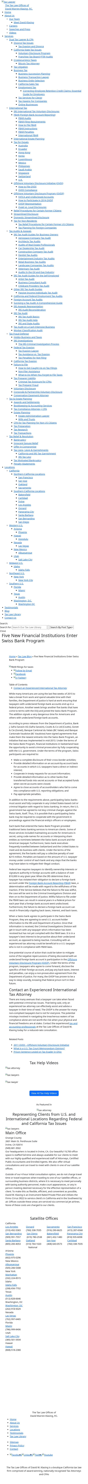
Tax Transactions (22, 433)
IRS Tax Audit (21, 313)
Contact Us (10, 617)
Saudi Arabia (25, 169)
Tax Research (21, 429)
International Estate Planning (29, 138)
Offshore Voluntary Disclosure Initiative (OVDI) (38, 183)
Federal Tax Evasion (24, 347)
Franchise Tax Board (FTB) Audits (35, 56)
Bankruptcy (20, 439)
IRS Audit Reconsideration (32, 309)
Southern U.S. (16, 583)
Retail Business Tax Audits (32, 261)
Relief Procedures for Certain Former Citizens (37, 210)
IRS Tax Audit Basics (28, 316)
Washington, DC (14, 1305)
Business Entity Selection (31, 80)
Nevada (18, 542)
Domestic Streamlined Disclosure (31, 217)
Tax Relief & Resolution (21, 436)
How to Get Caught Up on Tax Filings (37, 368)
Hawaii (17, 535)
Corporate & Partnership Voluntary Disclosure (38, 391)
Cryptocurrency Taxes (25, 60)
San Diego (23, 521)
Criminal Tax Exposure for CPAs (35, 381)
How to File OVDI (27, 186)
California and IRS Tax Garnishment (37, 453)
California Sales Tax (28, 84)
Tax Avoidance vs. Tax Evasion (34, 354)
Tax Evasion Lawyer (28, 350)
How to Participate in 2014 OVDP (35, 200)
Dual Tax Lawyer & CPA (21, 39)
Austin (21, 597)
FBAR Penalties (26, 131)
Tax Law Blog (25, 656)
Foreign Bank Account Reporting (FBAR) (50, 883)
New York (19, 576)
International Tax (18, 107)
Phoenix (22, 532)
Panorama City (26, 511)
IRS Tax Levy (24, 456)
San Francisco (25, 477)
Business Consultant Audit (32, 282)
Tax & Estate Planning (20, 398)
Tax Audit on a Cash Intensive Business (34, 326)
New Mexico (20, 549)
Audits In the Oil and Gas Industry (36, 272)
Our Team (14, 19)
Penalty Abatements (24, 463)
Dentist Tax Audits (27, 255)
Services (9, 36)
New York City (25, 580)
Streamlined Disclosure (26, 214)
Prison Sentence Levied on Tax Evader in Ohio (38, 1051)
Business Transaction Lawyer (33, 77)
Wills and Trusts (26, 419)
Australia (23, 145)
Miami (21, 590)
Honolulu (23, 539)
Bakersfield (24, 494)
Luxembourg (25, 159)
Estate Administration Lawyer (33, 415)
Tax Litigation (21, 66)
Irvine (21, 501)
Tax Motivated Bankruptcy (27, 460)
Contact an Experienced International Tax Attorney (40, 688)
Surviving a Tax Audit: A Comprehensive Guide (38, 303)
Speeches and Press (19, 29)
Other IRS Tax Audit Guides (28, 289)
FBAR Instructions (27, 128)
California (14, 470)
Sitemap (14, 1442)
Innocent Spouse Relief (26, 443)
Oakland (22, 484)
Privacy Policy (17, 1445)
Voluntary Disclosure (25, 388)
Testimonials (11, 607)
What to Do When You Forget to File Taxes (40, 374)
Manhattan (11, 1274)
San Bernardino (26, 518)
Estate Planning (22, 412)
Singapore (23, 172)
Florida (17, 586)
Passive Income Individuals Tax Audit (37, 292)
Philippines (24, 166)
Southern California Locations (29, 491)
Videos (12, 32)
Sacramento (24, 487)
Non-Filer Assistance (29, 371)
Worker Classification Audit (28, 330)
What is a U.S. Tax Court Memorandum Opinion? (39, 1048)
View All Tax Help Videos (44, 1093)
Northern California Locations (29, 474)
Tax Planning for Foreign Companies (37, 227)
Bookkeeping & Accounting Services (33, 405)
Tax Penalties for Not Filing (32, 357)
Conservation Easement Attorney (31, 395)
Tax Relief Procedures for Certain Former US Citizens (46, 224)
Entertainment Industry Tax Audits (36, 258)
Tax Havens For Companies (32, 101)
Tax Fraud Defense (19, 333)
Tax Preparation (22, 426)
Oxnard (22, 508)
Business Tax (20, 70)
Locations (10, 467)
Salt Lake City (25, 559)
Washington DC (26, 604)
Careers (13, 25)
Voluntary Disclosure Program (34, 53)
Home (8, 12)
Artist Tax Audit (26, 279)
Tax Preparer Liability (25, 378)
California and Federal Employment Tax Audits (38, 296)
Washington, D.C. (23, 600)
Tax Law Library (13, 614)
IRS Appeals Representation (28, 306)
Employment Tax (27, 87)
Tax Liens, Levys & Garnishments (31, 450)
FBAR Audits (24, 118)
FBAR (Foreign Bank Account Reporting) (34, 114)
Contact (14, 1448)
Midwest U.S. (16, 563)
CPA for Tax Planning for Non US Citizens (35, 422)
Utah (16, 556)
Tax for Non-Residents (25, 220)
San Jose (22, 480)
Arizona (18, 528)
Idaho (17, 566)
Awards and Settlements (27, 402)
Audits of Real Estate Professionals (36, 244)
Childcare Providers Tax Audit (33, 285)
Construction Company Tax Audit (35, 251)
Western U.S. (16, 525)
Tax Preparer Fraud (28, 385)
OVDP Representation (29, 203)
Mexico (22, 162)
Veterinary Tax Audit (29, 268)
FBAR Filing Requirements (31, 121)
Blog (7, 610)
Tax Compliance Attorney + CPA (30, 409)
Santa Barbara (25, 515)
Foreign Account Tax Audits (28, 299)
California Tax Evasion (25, 361)
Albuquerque (25, 552)
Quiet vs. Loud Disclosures (32, 207)
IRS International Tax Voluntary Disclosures (36, 111)
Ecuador (22, 149)
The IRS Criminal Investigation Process (38, 344)
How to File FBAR (27, 125)
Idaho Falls (24, 569)
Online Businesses (28, 104)
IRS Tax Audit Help (28, 320)
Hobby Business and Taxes (28, 337)
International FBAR (28, 135)
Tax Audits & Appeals (20, 231)
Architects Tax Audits (29, 241)
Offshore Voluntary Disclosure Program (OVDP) (39, 193)
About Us (9, 15)
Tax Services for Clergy (30, 97)
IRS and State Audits (29, 323)
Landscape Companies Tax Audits (36, 265)
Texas (17, 593)
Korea (21, 155)
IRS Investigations (23, 340)
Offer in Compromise (25, 446)
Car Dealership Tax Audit (31, 248)
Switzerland (24, 176)
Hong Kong (24, 152)
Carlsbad (23, 498)
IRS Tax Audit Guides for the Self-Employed (36, 275)
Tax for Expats (21, 142)
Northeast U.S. (17, 573)
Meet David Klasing (24, 22)
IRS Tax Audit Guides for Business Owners (36, 234)
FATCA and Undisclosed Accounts (36, 196)
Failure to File (21, 364)
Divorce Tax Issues (23, 42)
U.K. (20, 179)
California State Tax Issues (27, 49)
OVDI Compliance (27, 190)
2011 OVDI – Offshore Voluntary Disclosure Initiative (41, 1045)
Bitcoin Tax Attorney (29, 63)
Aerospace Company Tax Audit (34, 238)
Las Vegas (23, 545)
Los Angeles (24, 504)
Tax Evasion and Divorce (31, 46)
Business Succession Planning (34, 73)
